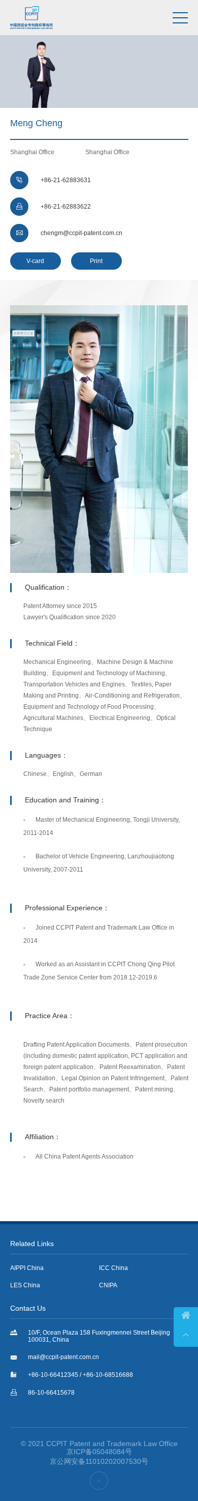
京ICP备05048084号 (99, 1452)
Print (96, 261)
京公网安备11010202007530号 (99, 1461)
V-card (35, 261)
